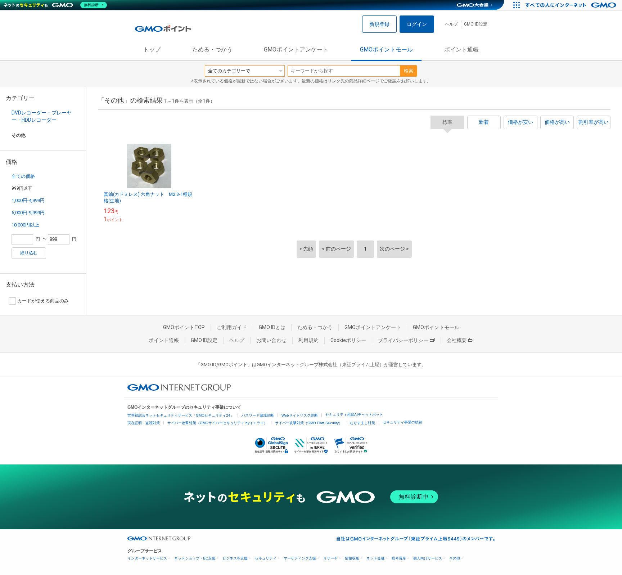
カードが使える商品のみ (43, 301)
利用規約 (308, 340)
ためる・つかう (212, 49)
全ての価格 (23, 176)
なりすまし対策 (362, 423)
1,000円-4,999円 (28, 200)
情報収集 (352, 558)
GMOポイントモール (386, 49)
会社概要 (457, 340)
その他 (454, 558)
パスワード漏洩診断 (258, 415)
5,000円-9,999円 (28, 212)
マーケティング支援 (300, 558)
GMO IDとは (272, 327)
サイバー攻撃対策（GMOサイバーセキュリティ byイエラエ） (217, 423)
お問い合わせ (271, 340)
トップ (152, 49)
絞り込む (28, 252)
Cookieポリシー (348, 340)
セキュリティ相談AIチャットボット (354, 415)
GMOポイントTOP (184, 327)
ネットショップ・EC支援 (194, 558)
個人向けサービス (427, 558)
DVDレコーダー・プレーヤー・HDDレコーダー (42, 116)
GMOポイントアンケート (296, 49)
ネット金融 (375, 558)
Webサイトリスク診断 (299, 415)
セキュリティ (265, 558)
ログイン (417, 24)
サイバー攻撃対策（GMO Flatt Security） (308, 423)
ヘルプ (451, 24)
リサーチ (330, 558)
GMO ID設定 (475, 24)
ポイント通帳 (461, 49)
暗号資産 (399, 558)
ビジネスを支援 (235, 558)
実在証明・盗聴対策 (143, 423)
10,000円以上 (25, 225)
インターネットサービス (147, 558)
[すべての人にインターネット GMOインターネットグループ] (572, 5)
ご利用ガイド (232, 327)
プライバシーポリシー (403, 340)
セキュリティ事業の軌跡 (402, 422)
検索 (408, 70)
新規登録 (379, 24)
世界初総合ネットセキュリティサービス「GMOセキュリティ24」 (180, 415)
